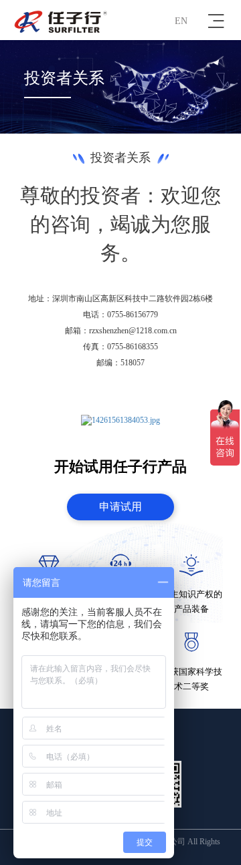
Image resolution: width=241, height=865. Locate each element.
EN (181, 21)
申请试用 (120, 506)
